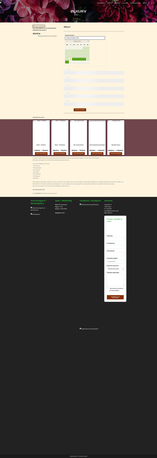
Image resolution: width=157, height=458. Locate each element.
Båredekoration (116, 145)
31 (67, 62)
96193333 (109, 208)
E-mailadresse (111, 243)
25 (70, 59)
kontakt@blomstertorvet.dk (111, 211)
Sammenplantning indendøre (97, 145)
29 (84, 59)
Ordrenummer (111, 250)
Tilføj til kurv (80, 109)
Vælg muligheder (41, 153)
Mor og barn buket (78, 145)
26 (74, 59)
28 (81, 59)
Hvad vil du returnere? (113, 265)
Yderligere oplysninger (113, 272)
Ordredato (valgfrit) (112, 258)
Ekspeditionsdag (70, 35)
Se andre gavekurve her (39, 189)
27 (77, 59)
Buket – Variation (41, 145)
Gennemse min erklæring (115, 297)
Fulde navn (110, 236)
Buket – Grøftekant (60, 145)
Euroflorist (38, 193)
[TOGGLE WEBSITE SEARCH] (155, 3)
